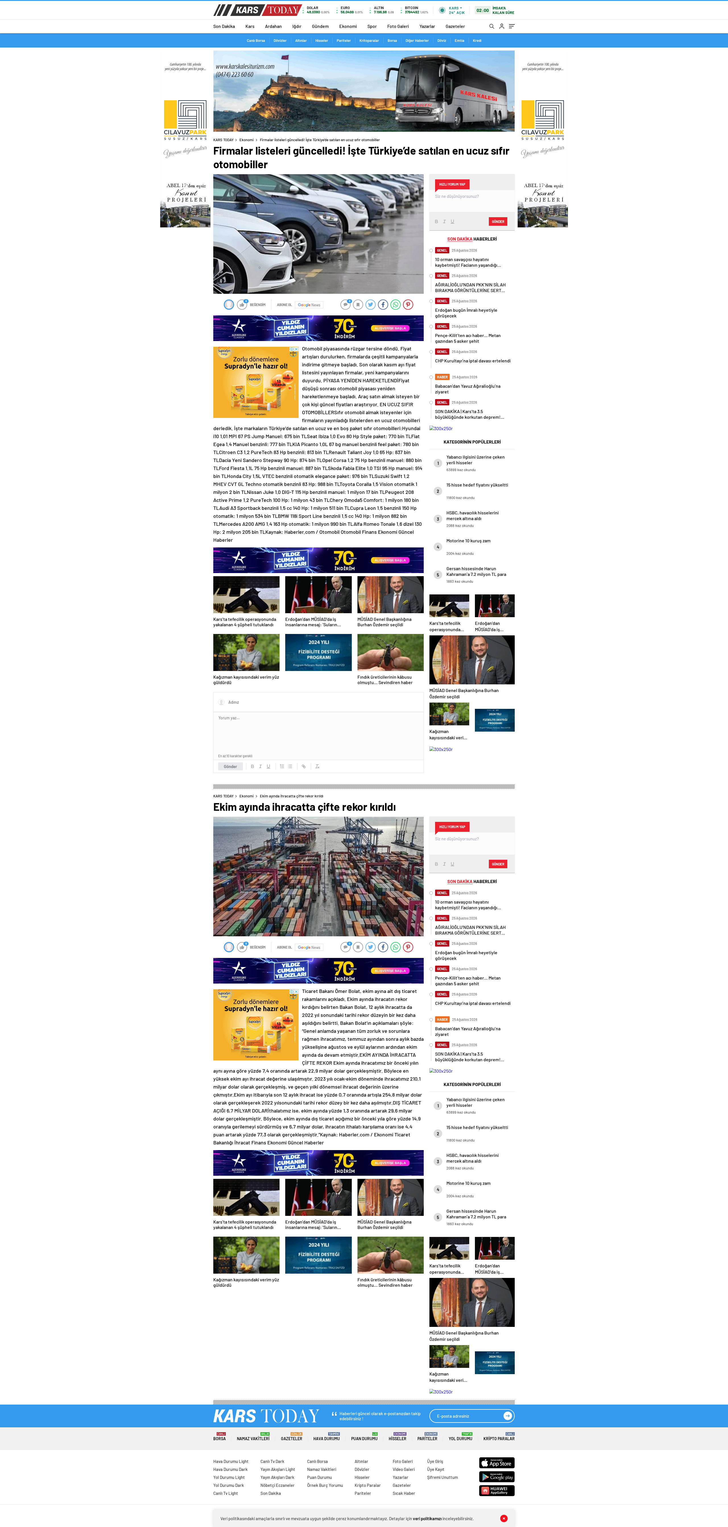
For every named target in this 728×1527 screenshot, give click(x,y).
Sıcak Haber (404, 1493)
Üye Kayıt (435, 1469)
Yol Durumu (460, 1436)
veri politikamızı (427, 1518)
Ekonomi (348, 26)
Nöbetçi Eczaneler (277, 1485)
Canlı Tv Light (225, 1493)
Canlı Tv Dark (272, 1461)
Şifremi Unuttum (442, 1477)
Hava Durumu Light (231, 1461)
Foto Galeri (398, 26)
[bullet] (290, 766)
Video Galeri (404, 1469)
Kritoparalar (369, 40)
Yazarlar (427, 26)
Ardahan (273, 26)
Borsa (392, 40)
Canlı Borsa (256, 40)
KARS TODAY (223, 139)
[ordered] (282, 766)
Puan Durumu (364, 1436)
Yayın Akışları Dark (277, 1477)
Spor (372, 26)
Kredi (477, 40)
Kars (250, 26)
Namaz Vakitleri (253, 1436)
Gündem (320, 26)
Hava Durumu (326, 1436)
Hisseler (321, 40)
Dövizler (280, 40)
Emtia (459, 40)
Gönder (230, 766)
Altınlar (301, 40)
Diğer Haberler (417, 40)
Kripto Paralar (499, 1436)
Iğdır (296, 26)
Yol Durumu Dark (228, 1485)
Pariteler (344, 40)
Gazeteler (455, 26)
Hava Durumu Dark (230, 1469)
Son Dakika (224, 26)
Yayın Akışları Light (277, 1469)
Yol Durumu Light (229, 1477)
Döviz (441, 40)
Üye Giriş (435, 1461)
